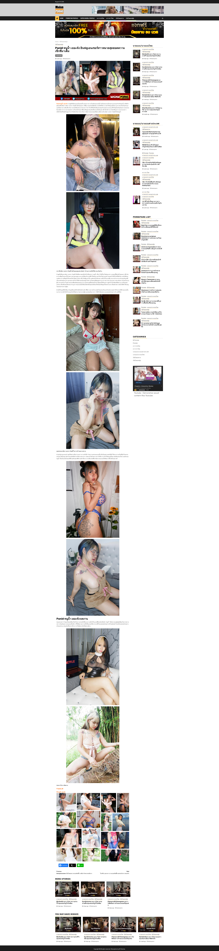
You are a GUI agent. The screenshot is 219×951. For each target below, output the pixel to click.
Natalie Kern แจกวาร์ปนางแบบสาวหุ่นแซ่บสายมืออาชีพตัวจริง (152, 96)
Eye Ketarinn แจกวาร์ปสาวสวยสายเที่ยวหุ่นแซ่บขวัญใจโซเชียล (92, 902)
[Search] (163, 18)
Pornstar (151, 153)
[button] (66, 802)
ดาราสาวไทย (109, 18)
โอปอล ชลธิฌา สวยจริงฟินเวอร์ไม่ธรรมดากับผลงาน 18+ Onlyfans (151, 313)
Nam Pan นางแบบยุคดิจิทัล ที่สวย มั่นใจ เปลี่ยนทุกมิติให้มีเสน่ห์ (151, 226)
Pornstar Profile (72, 18)
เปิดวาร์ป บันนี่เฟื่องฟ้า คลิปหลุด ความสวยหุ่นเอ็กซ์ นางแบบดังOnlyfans (151, 183)
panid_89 (60, 788)
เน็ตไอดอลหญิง (130, 18)
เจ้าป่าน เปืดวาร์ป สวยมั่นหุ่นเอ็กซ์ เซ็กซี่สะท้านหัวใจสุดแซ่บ (151, 260)
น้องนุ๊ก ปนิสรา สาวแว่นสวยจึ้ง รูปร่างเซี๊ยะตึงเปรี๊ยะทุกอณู (151, 302)
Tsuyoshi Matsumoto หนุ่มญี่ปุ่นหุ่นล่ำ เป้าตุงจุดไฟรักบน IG (151, 132)
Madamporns (67, 58)
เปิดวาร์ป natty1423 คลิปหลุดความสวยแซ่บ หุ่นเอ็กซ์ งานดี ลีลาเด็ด (151, 164)
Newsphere (114, 949)
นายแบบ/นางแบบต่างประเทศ (150, 127)
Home (61, 18)
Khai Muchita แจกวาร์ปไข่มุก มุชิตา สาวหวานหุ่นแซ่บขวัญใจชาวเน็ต (152, 109)
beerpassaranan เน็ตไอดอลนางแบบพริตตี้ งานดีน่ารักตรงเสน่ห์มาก (74, 872)
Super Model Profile (87, 18)
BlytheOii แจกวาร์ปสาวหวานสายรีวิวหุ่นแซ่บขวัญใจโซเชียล (66, 902)
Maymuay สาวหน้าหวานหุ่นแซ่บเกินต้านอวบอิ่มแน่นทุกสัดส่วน (151, 291)
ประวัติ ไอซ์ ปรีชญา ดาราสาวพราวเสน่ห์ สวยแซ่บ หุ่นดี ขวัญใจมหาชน (152, 203)
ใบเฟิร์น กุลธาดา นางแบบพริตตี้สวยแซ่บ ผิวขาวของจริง (114, 872)
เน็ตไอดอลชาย (120, 18)
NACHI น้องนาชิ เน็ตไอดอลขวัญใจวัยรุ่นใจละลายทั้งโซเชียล (152, 145)
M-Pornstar (145, 153)
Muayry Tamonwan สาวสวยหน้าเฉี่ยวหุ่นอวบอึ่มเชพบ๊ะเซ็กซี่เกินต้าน (150, 281)
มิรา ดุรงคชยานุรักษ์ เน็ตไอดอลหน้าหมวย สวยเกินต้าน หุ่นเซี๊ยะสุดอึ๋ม (151, 325)
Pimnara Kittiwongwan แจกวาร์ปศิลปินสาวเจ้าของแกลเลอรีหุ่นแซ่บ (118, 903)
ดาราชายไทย (100, 18)
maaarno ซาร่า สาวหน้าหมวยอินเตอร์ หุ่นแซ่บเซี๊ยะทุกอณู (150, 271)
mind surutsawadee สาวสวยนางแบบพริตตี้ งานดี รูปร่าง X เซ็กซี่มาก (151, 248)
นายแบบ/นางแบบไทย (62, 899)
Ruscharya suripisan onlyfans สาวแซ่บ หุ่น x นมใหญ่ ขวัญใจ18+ (151, 238)
